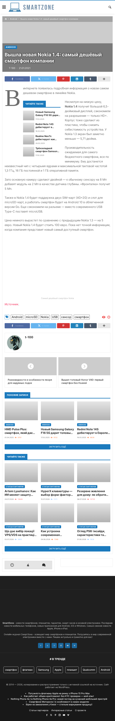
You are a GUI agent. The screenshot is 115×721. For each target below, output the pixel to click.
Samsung (43, 669)
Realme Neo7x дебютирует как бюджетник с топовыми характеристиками (46, 138)
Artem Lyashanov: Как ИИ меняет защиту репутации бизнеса (20, 493)
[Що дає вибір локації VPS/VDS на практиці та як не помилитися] (21, 512)
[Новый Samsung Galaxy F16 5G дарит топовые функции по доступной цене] (28, 115)
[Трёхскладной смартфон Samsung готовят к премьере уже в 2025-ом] (28, 151)
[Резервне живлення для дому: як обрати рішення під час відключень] (93, 472)
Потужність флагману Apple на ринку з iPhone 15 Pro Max (59, 693)
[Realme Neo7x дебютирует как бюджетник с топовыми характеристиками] (28, 139)
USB (55, 317)
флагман (27, 669)
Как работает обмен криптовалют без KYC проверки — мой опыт (59, 696)
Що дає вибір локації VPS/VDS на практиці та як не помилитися (19, 533)
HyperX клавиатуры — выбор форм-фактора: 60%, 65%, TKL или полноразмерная (57, 493)
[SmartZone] (31, 7)
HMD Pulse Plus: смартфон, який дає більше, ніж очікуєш (19, 431)
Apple (58, 669)
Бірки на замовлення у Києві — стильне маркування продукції (59, 704)
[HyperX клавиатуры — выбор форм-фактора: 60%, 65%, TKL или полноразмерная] (57, 472)
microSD (31, 317)
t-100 (29, 337)
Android (13, 19)
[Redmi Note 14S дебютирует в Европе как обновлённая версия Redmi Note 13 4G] (28, 127)
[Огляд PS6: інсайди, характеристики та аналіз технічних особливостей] (93, 512)
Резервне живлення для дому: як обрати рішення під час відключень (91, 493)
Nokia (45, 317)
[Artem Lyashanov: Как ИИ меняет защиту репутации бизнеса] (21, 472)
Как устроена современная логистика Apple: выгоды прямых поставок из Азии (53, 533)
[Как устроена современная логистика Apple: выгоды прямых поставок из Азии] (57, 512)
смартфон (82, 317)
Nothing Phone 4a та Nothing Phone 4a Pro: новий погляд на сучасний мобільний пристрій (59, 699)
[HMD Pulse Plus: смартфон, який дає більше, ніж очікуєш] (21, 410)
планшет (72, 669)
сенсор (66, 317)
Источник (11, 304)
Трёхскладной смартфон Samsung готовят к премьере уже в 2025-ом (47, 150)
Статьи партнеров (15, 487)
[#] (47, 715)
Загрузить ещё (57, 447)
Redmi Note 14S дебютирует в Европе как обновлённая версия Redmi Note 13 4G (47, 126)
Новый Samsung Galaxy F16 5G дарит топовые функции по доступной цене (47, 114)
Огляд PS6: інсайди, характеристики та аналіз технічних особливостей (91, 533)
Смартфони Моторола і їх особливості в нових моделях (59, 701)
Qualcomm (89, 669)
